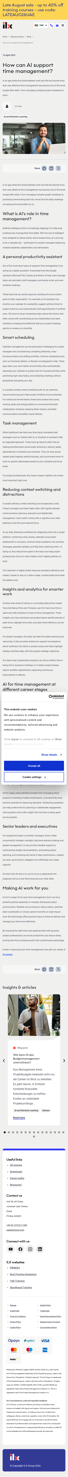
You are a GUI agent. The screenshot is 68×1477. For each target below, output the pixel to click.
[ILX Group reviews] (14, 1359)
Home (5, 36)
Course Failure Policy (48, 1327)
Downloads (16, 1171)
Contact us (14, 1195)
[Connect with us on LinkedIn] (40, 1249)
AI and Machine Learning (15, 117)
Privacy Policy (15, 1322)
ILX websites (15, 1262)
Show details (49, 754)
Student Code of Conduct (50, 1322)
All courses (16, 1165)
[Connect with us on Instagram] (30, 1249)
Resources (16, 1184)
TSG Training (17, 1281)
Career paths (17, 1178)
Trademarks (45, 1311)
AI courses (7, 954)
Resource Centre (17, 36)
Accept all (34, 765)
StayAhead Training (21, 1287)
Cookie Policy (15, 1327)
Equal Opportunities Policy (50, 1316)
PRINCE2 (15, 1267)
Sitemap (13, 1305)
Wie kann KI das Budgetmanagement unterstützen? (26, 1058)
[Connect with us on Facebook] (20, 1249)
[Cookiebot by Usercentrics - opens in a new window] (49, 697)
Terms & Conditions (18, 1316)
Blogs (29, 36)
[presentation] (4, 1060)
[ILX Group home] (7, 25)
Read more (19, 1117)
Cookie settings (31, 777)
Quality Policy (45, 1305)
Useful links (14, 1311)
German (46, 1110)
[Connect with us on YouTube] (10, 1249)
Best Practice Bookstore (23, 1274)
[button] (5, 1132)
